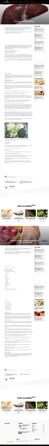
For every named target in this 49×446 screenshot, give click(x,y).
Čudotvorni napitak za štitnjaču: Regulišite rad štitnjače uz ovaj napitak (10, 182)
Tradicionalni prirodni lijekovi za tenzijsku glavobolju (26, 432)
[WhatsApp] (29, 177)
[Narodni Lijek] (17, 23)
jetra (15, 176)
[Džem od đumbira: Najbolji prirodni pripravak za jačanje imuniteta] (39, 82)
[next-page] (25, 223)
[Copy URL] (32, 177)
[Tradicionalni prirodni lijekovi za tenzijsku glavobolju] (20, 432)
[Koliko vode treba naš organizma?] (20, 429)
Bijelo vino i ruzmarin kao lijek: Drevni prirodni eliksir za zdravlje (30, 218)
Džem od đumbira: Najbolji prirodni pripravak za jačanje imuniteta (38, 87)
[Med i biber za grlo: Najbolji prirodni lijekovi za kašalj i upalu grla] (18, 213)
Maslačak (6, 145)
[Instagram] (44, 1)
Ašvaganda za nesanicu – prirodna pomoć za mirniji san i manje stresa (39, 29)
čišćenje (7, 176)
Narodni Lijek (12, 186)
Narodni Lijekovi (26, 18)
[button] (47, 1)
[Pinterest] (27, 177)
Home (5, 25)
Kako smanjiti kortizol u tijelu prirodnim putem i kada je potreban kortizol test (38, 72)
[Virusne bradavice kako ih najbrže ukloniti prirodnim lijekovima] (20, 426)
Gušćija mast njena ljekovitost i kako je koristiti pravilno (6, 218)
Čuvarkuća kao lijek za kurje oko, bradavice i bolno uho (42, 218)
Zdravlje (35, 64)
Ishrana (35, 33)
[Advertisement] (19, 39)
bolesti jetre (15, 54)
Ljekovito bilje (22, 18)
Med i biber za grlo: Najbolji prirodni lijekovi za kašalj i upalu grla (18, 219)
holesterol (10, 176)
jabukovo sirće (13, 176)
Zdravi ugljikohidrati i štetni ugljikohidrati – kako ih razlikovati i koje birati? (38, 35)
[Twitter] (45, 1)
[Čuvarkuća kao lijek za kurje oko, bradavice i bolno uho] (42, 213)
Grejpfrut (6, 100)
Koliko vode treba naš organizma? (25, 428)
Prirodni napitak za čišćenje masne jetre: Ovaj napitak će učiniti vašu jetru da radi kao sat (26, 182)
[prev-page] (23, 223)
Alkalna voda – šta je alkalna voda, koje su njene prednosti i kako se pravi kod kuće (39, 66)
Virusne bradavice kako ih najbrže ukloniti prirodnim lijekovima (25, 425)
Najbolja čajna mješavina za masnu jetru (11, 110)
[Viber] (30, 177)
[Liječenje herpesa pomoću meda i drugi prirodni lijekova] (39, 92)
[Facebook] (43, 1)
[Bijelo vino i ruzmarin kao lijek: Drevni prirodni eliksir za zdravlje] (30, 213)
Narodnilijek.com (9, 445)
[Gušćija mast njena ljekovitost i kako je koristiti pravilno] (6, 213)
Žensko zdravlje (36, 46)
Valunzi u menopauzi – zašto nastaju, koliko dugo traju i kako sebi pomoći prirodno (39, 48)
